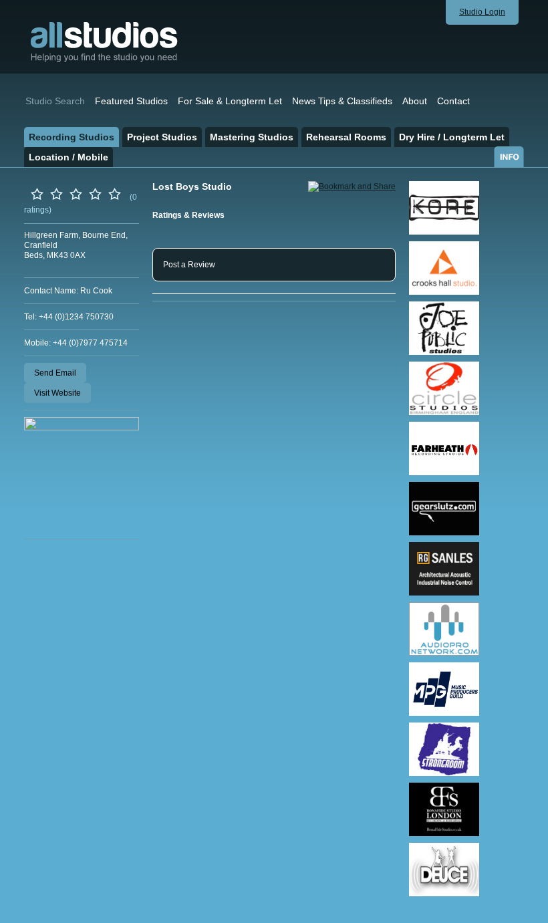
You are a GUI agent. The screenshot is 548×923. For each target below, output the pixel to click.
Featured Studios (131, 101)
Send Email (55, 373)
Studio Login (482, 12)
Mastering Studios (251, 137)
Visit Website (57, 393)
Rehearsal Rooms (346, 137)
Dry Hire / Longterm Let (452, 137)
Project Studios (162, 137)
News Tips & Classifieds (342, 101)
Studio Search (55, 101)
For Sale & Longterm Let (230, 101)
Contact (453, 101)
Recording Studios (71, 137)
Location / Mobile (68, 157)
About (414, 101)
